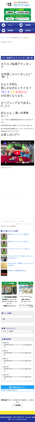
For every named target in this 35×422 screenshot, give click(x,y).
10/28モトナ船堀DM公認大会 (17, 270)
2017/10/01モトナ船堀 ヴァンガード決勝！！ (14, 221)
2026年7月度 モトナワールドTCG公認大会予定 (17, 369)
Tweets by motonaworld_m (9, 390)
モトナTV (7, 37)
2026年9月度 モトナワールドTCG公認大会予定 (17, 353)
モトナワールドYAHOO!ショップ (26, 306)
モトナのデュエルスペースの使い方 (19, 249)
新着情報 (10, 30)
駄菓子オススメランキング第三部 (18, 234)
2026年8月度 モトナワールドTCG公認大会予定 (17, 361)
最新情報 (13, 226)
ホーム (10, 25)
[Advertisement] (14, 49)
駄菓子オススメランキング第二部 (24, 224)
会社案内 (28, 30)
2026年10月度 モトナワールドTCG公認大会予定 (18, 345)
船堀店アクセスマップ (10, 305)
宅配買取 (28, 25)
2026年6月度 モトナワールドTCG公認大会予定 (17, 377)
